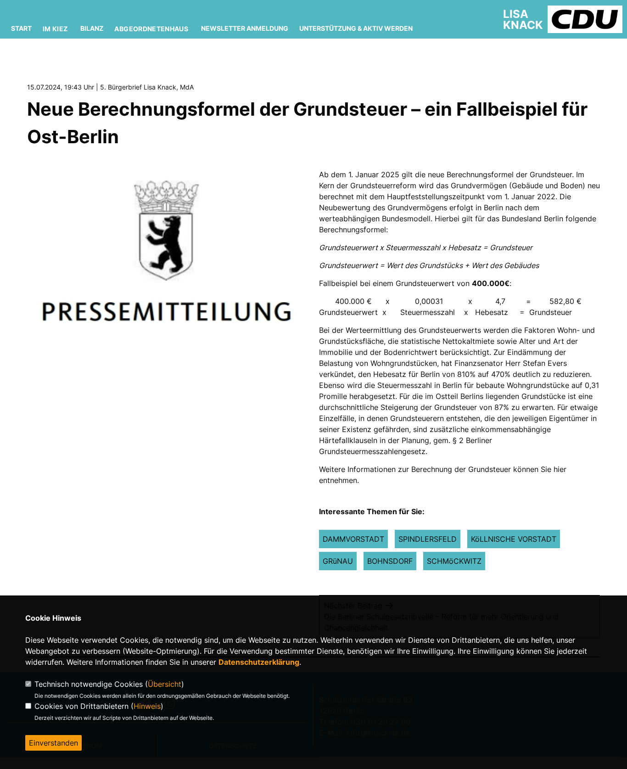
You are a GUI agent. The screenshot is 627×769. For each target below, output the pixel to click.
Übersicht (164, 684)
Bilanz (91, 28)
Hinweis (147, 706)
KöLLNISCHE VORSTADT (513, 539)
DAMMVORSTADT (353, 539)
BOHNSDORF (390, 561)
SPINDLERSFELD (427, 539)
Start (21, 28)
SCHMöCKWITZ (454, 561)
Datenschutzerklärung (258, 662)
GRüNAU (338, 561)
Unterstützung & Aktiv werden (356, 28)
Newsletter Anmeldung (244, 28)
